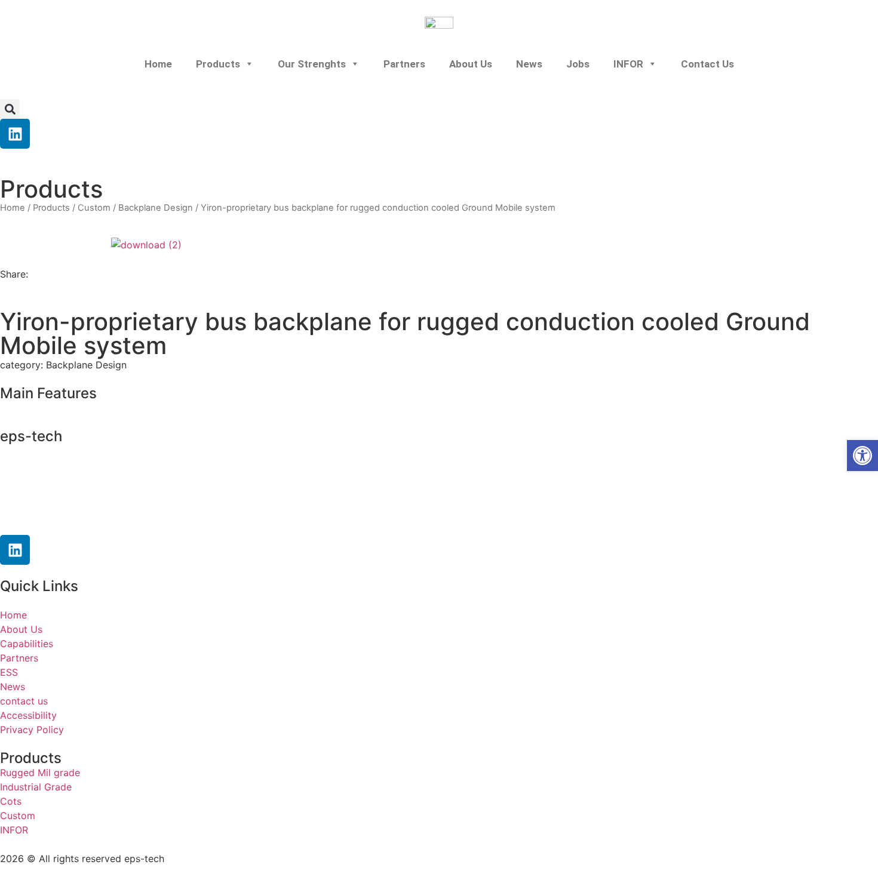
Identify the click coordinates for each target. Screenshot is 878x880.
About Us (470, 64)
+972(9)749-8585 (74, 473)
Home (158, 64)
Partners (404, 64)
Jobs (578, 64)
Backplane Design (155, 207)
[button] (10, 109)
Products (218, 64)
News (529, 64)
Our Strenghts (312, 64)
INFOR (628, 64)
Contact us (707, 64)
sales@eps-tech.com (77, 519)
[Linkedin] (15, 134)
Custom (94, 207)
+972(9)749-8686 (62, 497)
